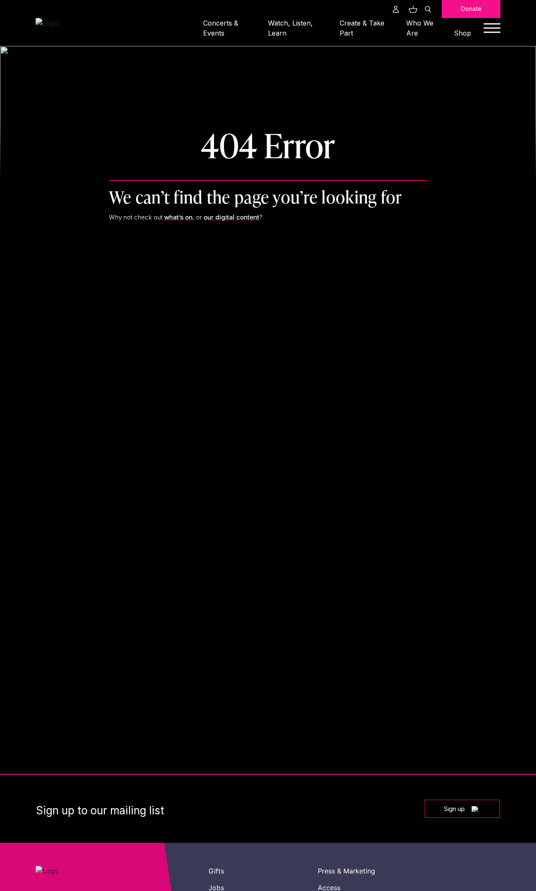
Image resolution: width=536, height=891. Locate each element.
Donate (471, 9)
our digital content (231, 217)
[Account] (395, 9)
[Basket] (412, 9)
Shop (462, 33)
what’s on (178, 217)
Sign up (454, 809)
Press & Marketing (346, 871)
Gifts (216, 871)
